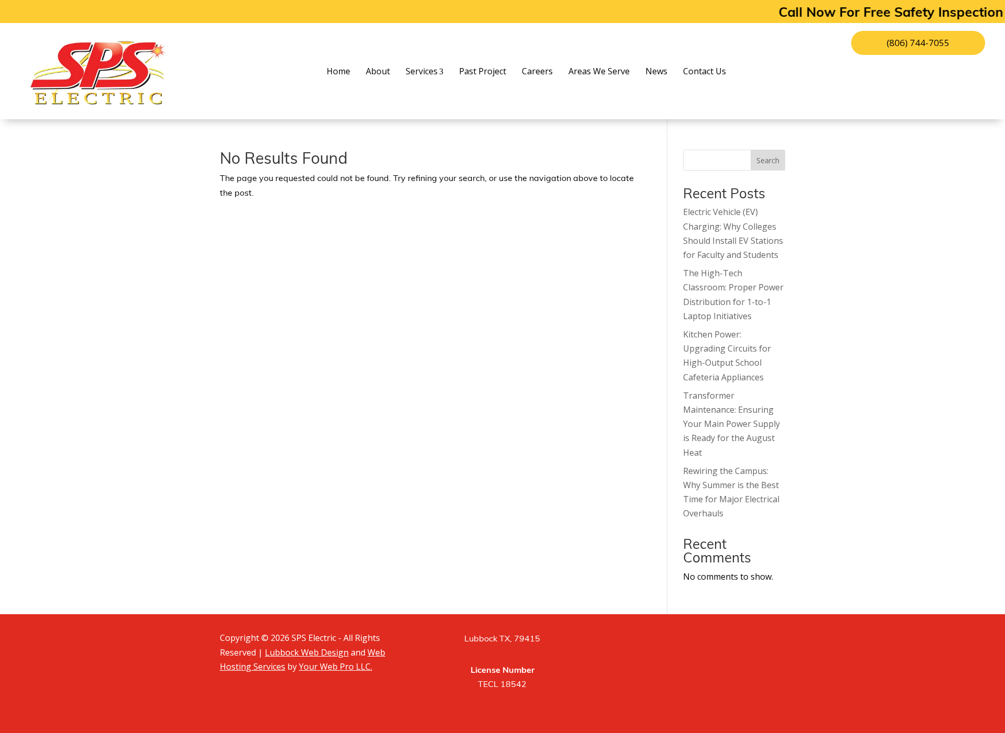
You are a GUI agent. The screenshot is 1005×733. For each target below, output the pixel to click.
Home (338, 71)
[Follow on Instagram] (701, 642)
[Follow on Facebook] (675, 642)
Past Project (482, 71)
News (656, 71)
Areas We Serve (599, 71)
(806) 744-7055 (918, 43)
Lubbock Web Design (307, 652)
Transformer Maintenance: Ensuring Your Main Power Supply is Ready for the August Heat (731, 424)
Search (767, 160)
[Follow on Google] (728, 642)
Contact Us (704, 71)
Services (422, 71)
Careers (537, 71)
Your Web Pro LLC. (335, 666)
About (378, 71)
